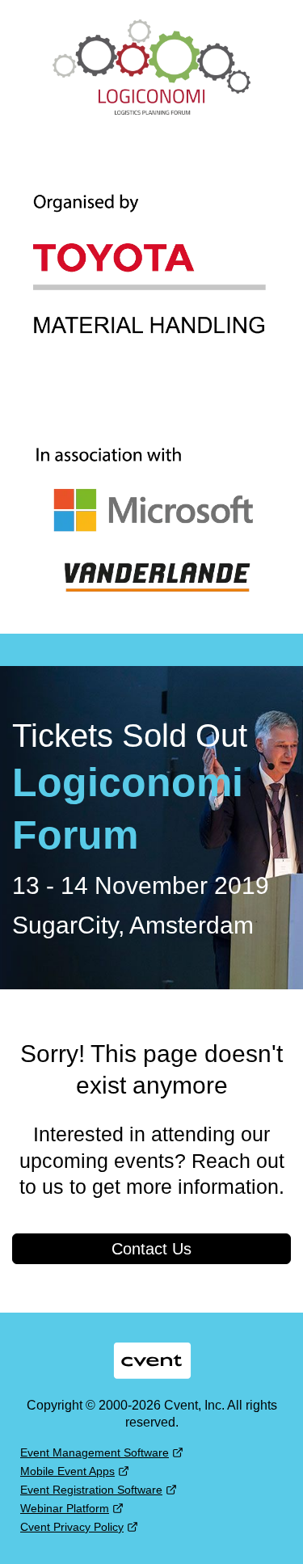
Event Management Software (94, 1452)
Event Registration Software (91, 1489)
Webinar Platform (64, 1508)
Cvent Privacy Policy (72, 1526)
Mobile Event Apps (67, 1471)
